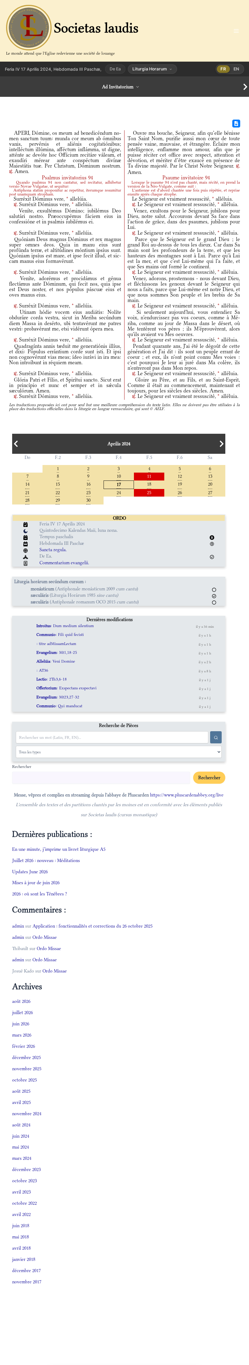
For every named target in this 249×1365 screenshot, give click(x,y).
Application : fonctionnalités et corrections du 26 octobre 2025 (92, 926)
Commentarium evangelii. (64, 562)
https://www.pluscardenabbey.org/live (186, 795)
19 (180, 483)
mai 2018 (20, 1237)
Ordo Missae (44, 937)
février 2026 (23, 1046)
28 (27, 500)
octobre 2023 (24, 1180)
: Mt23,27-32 (57, 697)
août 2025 (21, 1091)
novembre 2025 (26, 1068)
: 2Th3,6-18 (51, 679)
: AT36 (42, 670)
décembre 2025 (26, 1057)
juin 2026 (20, 1024)
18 (149, 483)
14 (27, 483)
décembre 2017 (26, 1270)
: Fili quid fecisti (60, 634)
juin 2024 (20, 1136)
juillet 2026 (22, 1012)
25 (149, 492)
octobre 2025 (24, 1080)
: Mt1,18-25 (56, 652)
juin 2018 (20, 1225)
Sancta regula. (53, 549)
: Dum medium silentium (65, 625)
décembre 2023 (26, 1169)
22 (58, 492)
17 (119, 484)
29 (58, 500)
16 (88, 483)
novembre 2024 (26, 1113)
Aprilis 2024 (118, 443)
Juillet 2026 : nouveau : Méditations (46, 860)
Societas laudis (96, 27)
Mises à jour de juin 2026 (36, 882)
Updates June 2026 (30, 871)
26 (180, 492)
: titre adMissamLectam (56, 643)
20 (210, 483)
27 (210, 492)
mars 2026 (21, 1035)
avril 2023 (21, 1192)
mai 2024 (20, 1147)
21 (27, 492)
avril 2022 (21, 1214)
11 (149, 476)
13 (210, 476)
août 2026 (21, 1001)
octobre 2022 (24, 1203)
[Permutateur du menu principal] (236, 31)
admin (18, 926)
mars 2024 (21, 1158)
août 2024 (21, 1125)
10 (119, 476)
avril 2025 (21, 1102)
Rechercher (21, 766)
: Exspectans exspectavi (66, 688)
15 (58, 483)
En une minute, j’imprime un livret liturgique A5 (58, 849)
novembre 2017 (26, 1282)
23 (88, 492)
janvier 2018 (23, 1259)
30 (88, 500)
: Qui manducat (59, 706)
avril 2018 (21, 1248)
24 (119, 492)
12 (180, 476)
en (236, 68)
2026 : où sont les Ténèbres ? (39, 894)
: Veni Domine (55, 661)
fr (223, 68)
